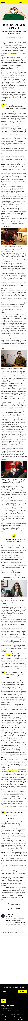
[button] (3, 1001)
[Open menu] (25, 2)
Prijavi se (23, 992)
